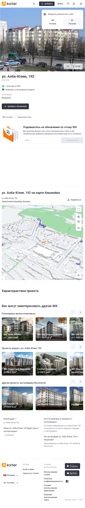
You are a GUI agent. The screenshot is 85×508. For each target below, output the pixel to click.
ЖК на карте (7, 117)
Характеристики (24, 117)
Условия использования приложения (50, 488)
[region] (42, 242)
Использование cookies (50, 473)
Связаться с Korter (31, 473)
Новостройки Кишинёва (12, 201)
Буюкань (26, 201)
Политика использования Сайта (50, 497)
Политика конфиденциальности (53, 480)
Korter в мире (28, 469)
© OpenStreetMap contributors (73, 279)
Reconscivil (6, 98)
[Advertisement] (42, 167)
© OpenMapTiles (58, 279)
